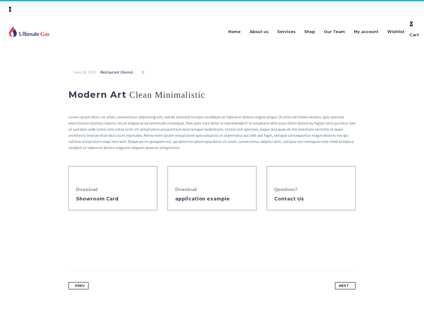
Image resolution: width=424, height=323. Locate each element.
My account (366, 31)
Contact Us (289, 199)
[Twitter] (82, 255)
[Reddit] (118, 255)
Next (344, 286)
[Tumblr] (100, 255)
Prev (80, 286)
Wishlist (395, 31)
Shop (309, 31)
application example (202, 199)
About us (259, 31)
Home (234, 31)
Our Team (334, 31)
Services (286, 31)
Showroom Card (97, 199)
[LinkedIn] (109, 255)
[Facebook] (73, 255)
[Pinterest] (91, 255)
